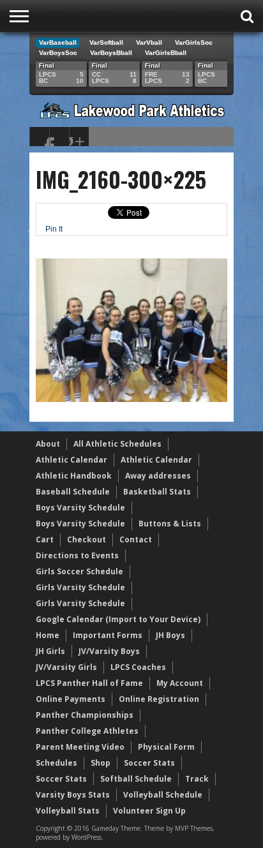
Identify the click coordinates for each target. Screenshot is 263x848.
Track (197, 778)
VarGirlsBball (165, 52)
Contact (135, 539)
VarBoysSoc (58, 52)
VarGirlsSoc (194, 42)
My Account (179, 683)
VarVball (149, 42)
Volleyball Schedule (162, 794)
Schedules (56, 762)
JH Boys (170, 635)
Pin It (54, 229)
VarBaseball (58, 42)
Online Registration (159, 699)
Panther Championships (84, 715)
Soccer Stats (149, 762)
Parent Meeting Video (80, 746)
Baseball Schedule (73, 491)
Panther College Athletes (87, 730)
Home (47, 635)
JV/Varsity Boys (109, 651)
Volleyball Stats (68, 810)
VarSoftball (106, 42)
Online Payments (70, 699)
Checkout (86, 539)
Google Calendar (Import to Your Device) (118, 619)
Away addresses (158, 475)
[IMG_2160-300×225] (131, 399)
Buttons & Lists (170, 523)
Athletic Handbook (74, 475)
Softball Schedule (136, 778)
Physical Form (166, 746)
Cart (45, 539)
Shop (100, 762)
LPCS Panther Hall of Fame (89, 683)
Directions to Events (77, 555)
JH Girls (50, 651)
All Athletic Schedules (117, 443)
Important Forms (107, 635)
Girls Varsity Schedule (80, 587)
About (48, 443)
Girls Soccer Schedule (79, 571)
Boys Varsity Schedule (80, 507)
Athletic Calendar (71, 459)
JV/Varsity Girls (66, 667)
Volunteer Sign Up (149, 810)
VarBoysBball (111, 52)
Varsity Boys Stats (73, 794)
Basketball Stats (157, 491)
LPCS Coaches (138, 667)
